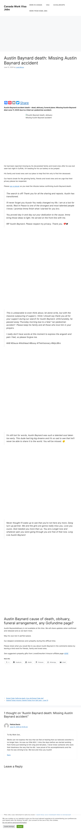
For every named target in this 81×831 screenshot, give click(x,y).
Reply (9, 755)
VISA (47, 5)
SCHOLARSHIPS (59, 5)
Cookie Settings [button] (9, 826)
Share (24, 102)
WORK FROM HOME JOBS (38, 11)
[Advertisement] (40, 32)
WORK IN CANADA (35, 5)
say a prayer (15, 186)
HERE (66, 653)
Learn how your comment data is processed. (53, 815)
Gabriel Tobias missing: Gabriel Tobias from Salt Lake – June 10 (27, 700)
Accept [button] (20, 826)
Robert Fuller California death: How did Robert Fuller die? (25, 698)
